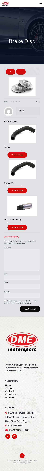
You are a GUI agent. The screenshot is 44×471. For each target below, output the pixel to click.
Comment (8, 248)
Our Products (11, 391)
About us (9, 388)
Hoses (7, 147)
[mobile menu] (41, 4)
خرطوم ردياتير (9, 182)
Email (6, 283)
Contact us (10, 397)
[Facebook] (7, 436)
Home (8, 385)
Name (7, 274)
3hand (21, 111)
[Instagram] (14, 436)
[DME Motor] (5, 4)
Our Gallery (10, 394)
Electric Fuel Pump (12, 219)
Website (7, 292)
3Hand (28, 463)
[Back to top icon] (22, 455)
